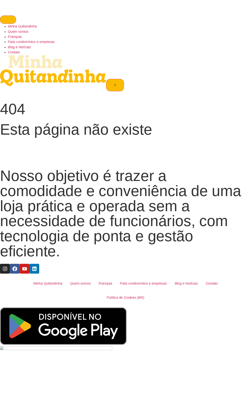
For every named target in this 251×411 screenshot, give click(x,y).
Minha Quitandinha (22, 26)
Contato (14, 52)
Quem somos (18, 32)
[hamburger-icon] (8, 20)
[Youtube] (24, 269)
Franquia (14, 37)
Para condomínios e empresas (31, 42)
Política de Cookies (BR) (125, 298)
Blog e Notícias (19, 47)
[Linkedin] (34, 269)
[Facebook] (15, 269)
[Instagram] (5, 269)
